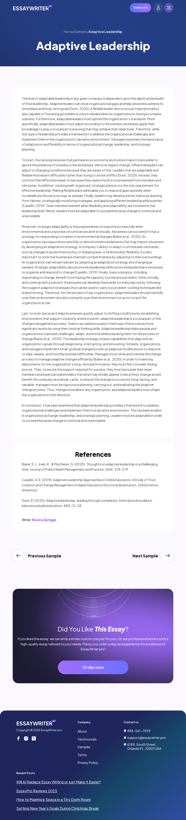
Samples (80, 32)
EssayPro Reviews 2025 (36, 790)
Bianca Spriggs (44, 520)
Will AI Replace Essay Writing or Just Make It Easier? (58, 782)
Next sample (145, 555)
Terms (82, 755)
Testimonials (87, 739)
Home (68, 32)
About (82, 731)
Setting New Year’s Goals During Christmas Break (57, 808)
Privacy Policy (88, 762)
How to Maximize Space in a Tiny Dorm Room (53, 799)
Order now (140, 7)
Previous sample (44, 555)
